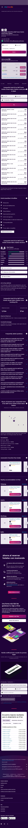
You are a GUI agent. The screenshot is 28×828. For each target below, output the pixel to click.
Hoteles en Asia (13, 774)
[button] (2, 7)
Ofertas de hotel (6, 774)
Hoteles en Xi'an (17, 775)
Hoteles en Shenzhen (6, 738)
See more (24, 484)
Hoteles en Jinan (5, 746)
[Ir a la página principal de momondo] (8, 7)
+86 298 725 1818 (5, 39)
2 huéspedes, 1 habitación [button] (9, 48)
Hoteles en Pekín (5, 733)
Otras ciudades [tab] (6, 720)
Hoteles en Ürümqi (6, 742)
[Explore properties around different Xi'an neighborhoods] (26, 480)
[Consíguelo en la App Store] (11, 818)
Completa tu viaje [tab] (17, 723)
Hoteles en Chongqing (7, 740)
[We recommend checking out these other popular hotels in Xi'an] (26, 458)
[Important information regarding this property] (26, 300)
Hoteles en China (20, 774)
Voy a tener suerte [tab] (7, 723)
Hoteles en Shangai (6, 729)
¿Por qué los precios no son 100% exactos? (12, 769)
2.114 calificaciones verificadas (17, 40)
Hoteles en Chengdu (6, 748)
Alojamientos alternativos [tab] (17, 720)
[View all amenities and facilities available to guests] (26, 198)
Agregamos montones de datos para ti (11, 766)
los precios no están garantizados (8, 760)
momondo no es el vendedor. (9, 764)
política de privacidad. (8, 703)
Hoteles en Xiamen (6, 731)
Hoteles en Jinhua (6, 744)
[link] (15, 494)
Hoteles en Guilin (6, 737)
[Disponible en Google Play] (4, 818)
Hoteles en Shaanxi (9, 775)
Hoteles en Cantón (6, 735)
